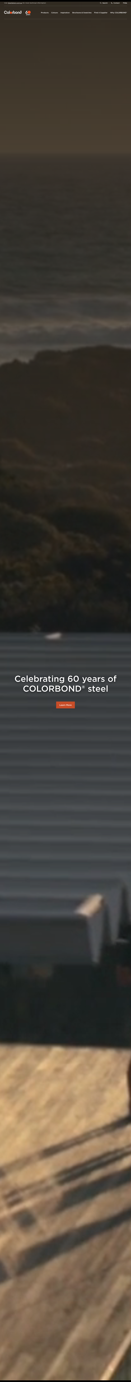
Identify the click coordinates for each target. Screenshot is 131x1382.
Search (105, 3)
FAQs (125, 3)
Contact (116, 3)
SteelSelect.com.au (15, 3)
